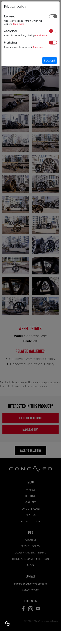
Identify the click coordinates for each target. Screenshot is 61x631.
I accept (49, 60)
